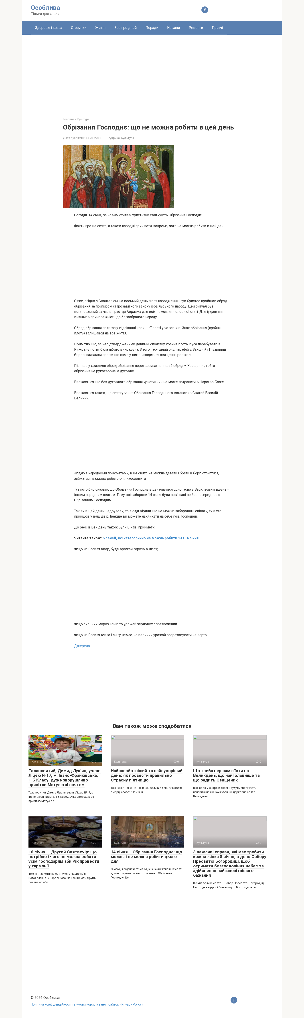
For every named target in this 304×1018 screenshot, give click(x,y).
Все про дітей (125, 28)
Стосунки (78, 28)
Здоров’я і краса (48, 28)
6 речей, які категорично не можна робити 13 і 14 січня (151, 538)
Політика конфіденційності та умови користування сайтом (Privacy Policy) (87, 1004)
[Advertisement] (152, 72)
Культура (127, 138)
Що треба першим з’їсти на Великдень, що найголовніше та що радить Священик (226, 775)
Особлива (45, 7)
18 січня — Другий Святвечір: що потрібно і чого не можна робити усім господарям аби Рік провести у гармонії (63, 858)
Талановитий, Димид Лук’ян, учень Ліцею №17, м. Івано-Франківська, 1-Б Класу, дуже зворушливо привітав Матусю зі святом (64, 777)
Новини (173, 28)
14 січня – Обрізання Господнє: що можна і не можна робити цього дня (146, 856)
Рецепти (196, 28)
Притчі (217, 28)
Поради (152, 28)
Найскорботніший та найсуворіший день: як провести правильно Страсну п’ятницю (146, 775)
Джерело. (82, 646)
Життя (100, 28)
